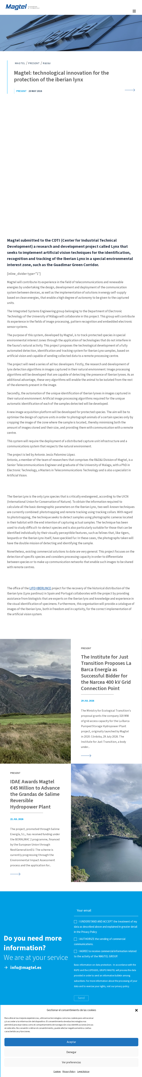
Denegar (71, 1052)
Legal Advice (83, 1071)
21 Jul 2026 (16, 819)
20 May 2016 (35, 91)
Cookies (57, 1071)
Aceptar (71, 1042)
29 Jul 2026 (87, 701)
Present (21, 91)
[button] (136, 1010)
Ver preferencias (71, 1062)
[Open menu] (134, 11)
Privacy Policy (68, 1071)
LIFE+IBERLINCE (40, 588)
